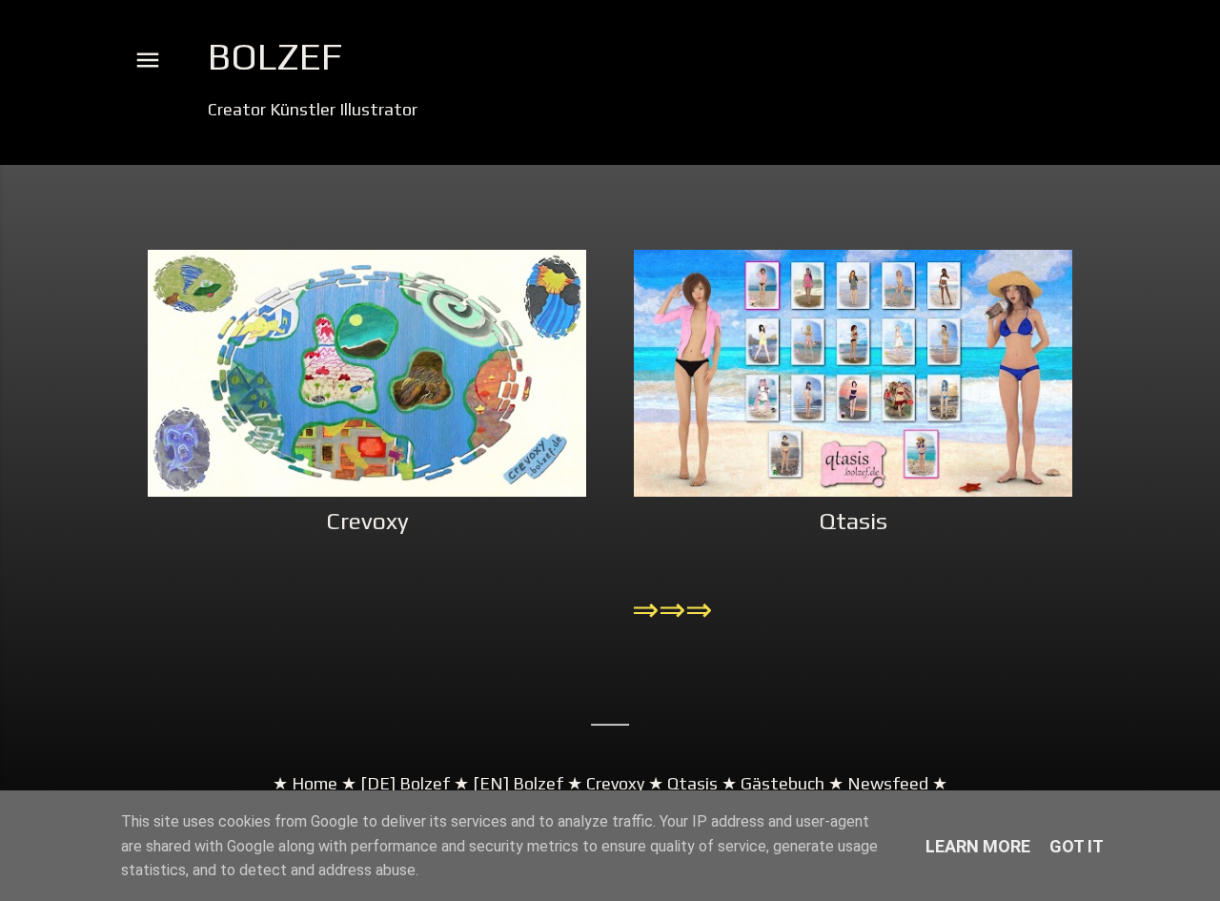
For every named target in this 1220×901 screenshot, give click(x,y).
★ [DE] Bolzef (393, 783)
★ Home (305, 783)
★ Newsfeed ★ (885, 783)
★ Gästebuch (773, 783)
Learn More (977, 846)
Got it (1076, 846)
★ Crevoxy (603, 783)
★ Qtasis (683, 783)
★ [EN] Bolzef (506, 783)
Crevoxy (367, 521)
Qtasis (853, 521)
